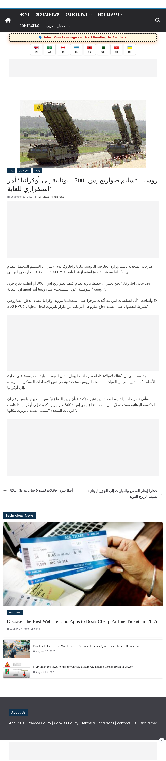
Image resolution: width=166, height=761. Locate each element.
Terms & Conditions (97, 723)
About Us (16, 723)
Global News (47, 14)
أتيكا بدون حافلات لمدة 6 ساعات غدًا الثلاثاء (41, 490)
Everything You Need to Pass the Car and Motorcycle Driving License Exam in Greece (83, 666)
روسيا (11, 170)
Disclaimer (148, 723)
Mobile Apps (108, 14)
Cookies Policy (66, 723)
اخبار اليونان (24, 170)
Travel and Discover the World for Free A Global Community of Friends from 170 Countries (86, 646)
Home (24, 14)
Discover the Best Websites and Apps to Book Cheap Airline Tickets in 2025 (82, 621)
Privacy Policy (39, 723)
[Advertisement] (83, 68)
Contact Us (29, 25)
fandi (37, 629)
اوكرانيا (37, 170)
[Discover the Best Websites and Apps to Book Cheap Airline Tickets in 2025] (83, 564)
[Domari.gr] (8, 20)
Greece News (76, 14)
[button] (90, 14)
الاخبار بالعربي (56, 25)
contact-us (126, 723)
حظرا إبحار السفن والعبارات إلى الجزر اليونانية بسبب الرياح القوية (122, 494)
